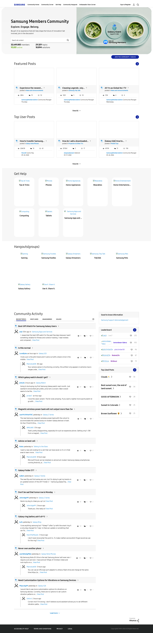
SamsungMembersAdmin (29, 100)
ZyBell (21, 476)
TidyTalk (97, 258)
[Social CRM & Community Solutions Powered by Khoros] (134, 620)
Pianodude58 (31, 364)
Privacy (60, 629)
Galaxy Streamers (73, 258)
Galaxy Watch (41, 383)
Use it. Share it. (48, 288)
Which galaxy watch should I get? (33, 377)
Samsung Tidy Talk (74, 90)
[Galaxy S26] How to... (114, 141)
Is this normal (24, 348)
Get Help (58, 5)
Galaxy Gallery (24, 288)
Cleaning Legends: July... (73, 88)
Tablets (49, 216)
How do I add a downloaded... (75, 141)
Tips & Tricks (24, 185)
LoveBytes (23, 353)
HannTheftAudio (33, 535)
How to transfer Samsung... (32, 141)
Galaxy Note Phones (32, 143)
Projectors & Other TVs (75, 143)
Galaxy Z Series (48, 415)
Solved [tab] (58, 319)
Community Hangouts (70, 5)
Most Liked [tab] (34, 319)
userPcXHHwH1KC (26, 415)
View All (75, 111)
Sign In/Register (125, 5)
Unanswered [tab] (47, 319)
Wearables (97, 185)
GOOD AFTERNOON (110, 396)
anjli (20, 332)
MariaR (23, 153)
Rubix (21, 447)
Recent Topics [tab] (21, 319)
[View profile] (16, 332)
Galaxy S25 (43, 353)
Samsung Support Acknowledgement (114, 320)
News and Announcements (34, 90)
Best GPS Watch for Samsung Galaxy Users (37, 326)
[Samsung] (19, 5)
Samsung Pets (122, 258)
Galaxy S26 (42, 586)
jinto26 (21, 383)
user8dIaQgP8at (25, 554)
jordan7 (29, 396)
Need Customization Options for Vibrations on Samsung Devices (47, 580)
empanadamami (69, 153)
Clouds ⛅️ (106, 377)
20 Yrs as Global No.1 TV (115, 88)
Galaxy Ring (37, 522)
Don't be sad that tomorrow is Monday (35, 492)
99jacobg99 (23, 586)
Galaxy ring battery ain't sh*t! (31, 516)
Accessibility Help (21, 629)
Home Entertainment (122, 185)
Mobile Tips (114, 143)
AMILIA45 (30, 427)
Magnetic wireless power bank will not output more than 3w (45, 409)
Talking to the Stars (41, 447)
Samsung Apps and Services (73, 218)
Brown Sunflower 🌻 (110, 413)
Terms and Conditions (42, 629)
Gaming (24, 258)
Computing (24, 216)
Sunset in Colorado (110, 405)
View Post (35, 340)
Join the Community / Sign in (125, 57)
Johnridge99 (24, 498)
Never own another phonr (29, 548)
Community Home (33, 5)
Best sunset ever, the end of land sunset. (113, 387)
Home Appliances (73, 185)
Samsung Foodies (48, 258)
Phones (49, 185)
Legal (70, 629)
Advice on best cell (26, 441)
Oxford (29, 599)
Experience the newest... (31, 88)
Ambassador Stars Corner (87, 5)
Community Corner (47, 5)
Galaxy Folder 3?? (26, 470)
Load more (54, 613)
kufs (21, 522)
